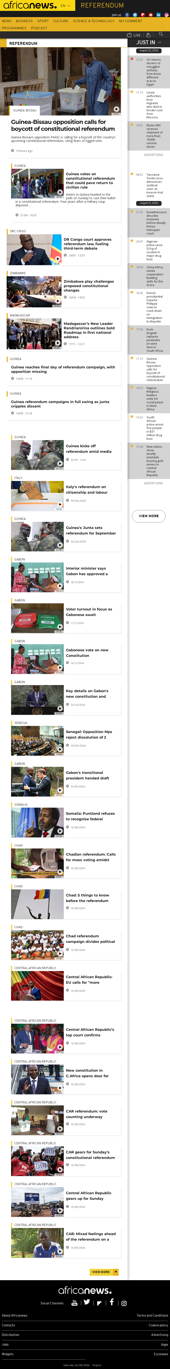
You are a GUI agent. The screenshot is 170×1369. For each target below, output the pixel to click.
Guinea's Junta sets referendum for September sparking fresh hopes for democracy (91, 531)
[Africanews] (28, 4)
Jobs (5, 1345)
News (7, 21)
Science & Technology (93, 21)
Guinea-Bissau (25, 110)
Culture (61, 21)
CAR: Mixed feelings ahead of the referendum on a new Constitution (91, 1237)
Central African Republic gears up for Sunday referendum (88, 1196)
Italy (18, 478)
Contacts (8, 1325)
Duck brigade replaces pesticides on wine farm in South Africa (155, 340)
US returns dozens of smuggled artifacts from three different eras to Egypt (154, 72)
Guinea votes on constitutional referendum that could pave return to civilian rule (90, 180)
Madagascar (20, 315)
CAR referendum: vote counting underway (86, 1114)
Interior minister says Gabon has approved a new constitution (87, 572)
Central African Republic (35, 968)
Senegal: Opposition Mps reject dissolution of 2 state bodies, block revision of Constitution (89, 735)
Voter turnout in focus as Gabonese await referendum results (89, 612)
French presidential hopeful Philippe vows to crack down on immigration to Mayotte (155, 307)
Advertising (159, 1335)
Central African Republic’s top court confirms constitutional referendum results (90, 1033)
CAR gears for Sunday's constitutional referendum (90, 1155)
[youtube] (75, 1303)
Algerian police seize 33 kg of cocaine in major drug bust (154, 250)
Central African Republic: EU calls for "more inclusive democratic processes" (89, 980)
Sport (43, 21)
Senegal (21, 723)
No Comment (130, 21)
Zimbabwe (18, 273)
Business (24, 21)
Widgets (8, 1354)
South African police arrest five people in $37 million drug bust (155, 427)
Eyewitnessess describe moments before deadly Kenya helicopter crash (157, 222)
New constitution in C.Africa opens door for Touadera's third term (87, 1074)
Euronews (161, 1354)
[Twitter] (87, 1303)
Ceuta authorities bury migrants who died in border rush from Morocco (155, 105)
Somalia (20, 805)
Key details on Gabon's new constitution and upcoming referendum (87, 694)
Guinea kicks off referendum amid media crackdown (89, 449)
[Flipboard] (100, 1303)
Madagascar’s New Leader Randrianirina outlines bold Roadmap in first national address (89, 330)
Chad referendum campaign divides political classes (90, 939)
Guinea (20, 166)
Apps (164, 1345)
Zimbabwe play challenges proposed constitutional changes (89, 285)
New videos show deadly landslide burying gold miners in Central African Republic (155, 461)
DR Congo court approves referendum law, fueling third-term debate (88, 243)
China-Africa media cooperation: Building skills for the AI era (155, 276)
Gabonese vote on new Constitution (87, 653)
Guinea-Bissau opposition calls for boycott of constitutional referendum (156, 369)
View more (149, 516)
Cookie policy (158, 1325)
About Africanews (14, 1315)
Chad (18, 845)
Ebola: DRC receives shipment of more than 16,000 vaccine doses (155, 135)
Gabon (19, 559)
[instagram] (124, 1303)
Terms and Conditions (152, 1315)
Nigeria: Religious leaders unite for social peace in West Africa (155, 398)
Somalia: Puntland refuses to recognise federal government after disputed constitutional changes (90, 817)
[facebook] (112, 1303)
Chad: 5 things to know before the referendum (87, 898)
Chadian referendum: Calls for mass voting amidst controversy (91, 858)
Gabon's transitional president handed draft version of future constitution (87, 776)
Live (137, 35)
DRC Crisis (18, 231)
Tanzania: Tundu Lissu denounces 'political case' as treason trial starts (155, 185)
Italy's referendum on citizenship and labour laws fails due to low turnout (87, 490)
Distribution (10, 1335)
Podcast (39, 28)
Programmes (14, 28)
